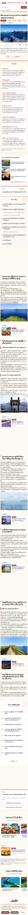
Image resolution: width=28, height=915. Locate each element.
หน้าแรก (2, 10)
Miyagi (19, 20)
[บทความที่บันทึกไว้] (6, 44)
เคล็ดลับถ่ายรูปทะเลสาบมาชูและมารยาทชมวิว (14, 223)
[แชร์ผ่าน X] (23, 44)
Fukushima (10, 23)
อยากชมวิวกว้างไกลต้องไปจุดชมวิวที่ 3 (12, 215)
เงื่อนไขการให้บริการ (8, 904)
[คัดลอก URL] (17, 44)
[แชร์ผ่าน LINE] (20, 44)
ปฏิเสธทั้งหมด (15, 912)
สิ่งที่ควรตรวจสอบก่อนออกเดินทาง (11, 231)
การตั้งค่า (23, 912)
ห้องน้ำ (22, 361)
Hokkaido (8, 10)
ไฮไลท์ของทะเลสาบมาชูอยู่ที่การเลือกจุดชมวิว (14, 209)
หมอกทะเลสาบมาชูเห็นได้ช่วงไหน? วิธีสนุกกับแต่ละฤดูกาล (14, 219)
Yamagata (3, 23)
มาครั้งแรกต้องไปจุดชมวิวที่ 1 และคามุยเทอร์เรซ (14, 212)
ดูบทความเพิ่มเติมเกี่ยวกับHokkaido (18, 182)
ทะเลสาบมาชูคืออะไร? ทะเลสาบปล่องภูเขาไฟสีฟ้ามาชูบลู (14, 204)
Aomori (9, 20)
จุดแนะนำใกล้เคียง (7, 243)
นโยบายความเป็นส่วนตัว (19, 904)
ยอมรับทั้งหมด (5, 912)
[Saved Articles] (23, 3)
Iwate (14, 20)
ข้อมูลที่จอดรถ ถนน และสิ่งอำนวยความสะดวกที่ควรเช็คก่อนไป (14, 227)
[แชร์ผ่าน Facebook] (26, 44)
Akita (24, 20)
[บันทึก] (9, 44)
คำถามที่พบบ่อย (7, 240)
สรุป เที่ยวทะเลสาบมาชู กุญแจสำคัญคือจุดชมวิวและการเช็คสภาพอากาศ (14, 235)
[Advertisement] (14, 261)
